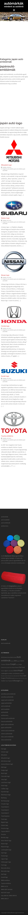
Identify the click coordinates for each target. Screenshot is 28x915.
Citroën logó (4, 752)
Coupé (13, 664)
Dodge (20, 664)
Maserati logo (5, 846)
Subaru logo (5, 218)
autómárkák (4, 517)
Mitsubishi (4, 755)
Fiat (20, 667)
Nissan (21, 675)
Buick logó (4, 773)
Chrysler (3, 664)
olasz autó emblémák (7, 737)
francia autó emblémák (8, 718)
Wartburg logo (5, 801)
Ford (23, 667)
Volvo (22, 681)
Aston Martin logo (6, 840)
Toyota (10, 681)
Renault (12, 678)
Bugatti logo (4, 822)
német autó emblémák (7, 730)
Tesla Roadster (5, 816)
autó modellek (5, 520)
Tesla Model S (5, 807)
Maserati (9, 675)
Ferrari (17, 667)
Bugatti (18, 661)
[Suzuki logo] (14, 367)
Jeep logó (4, 779)
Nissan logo (5, 275)
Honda (2, 670)
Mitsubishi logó (6, 165)
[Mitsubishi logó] (14, 151)
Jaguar (6, 670)
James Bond (10, 670)
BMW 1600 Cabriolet (6, 889)
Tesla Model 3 (5, 810)
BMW (15, 661)
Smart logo (4, 785)
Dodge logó (4, 770)
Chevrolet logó (5, 776)
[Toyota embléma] (14, 422)
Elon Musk (12, 667)
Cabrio (22, 661)
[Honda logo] (14, 314)
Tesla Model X (5, 813)
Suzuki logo (5, 376)
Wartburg (4, 798)
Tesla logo (4, 819)
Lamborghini (4, 673)
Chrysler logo (5, 804)
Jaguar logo (4, 859)
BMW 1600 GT (5, 898)
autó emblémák (10, 169)
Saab (19, 678)
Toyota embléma (7, 436)
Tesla (6, 681)
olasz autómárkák (6, 740)
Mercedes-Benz (17, 675)
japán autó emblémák (18, 169)
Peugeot (3, 678)
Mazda (12, 675)
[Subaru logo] (14, 207)
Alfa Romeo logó (5, 761)
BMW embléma (5, 880)
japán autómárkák (6, 727)
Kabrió (16, 671)
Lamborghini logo (6, 850)
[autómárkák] (14, 4)
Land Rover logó (5, 782)
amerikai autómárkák (7, 697)
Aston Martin (10, 657)
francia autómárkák (6, 721)
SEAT (21, 678)
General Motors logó (7, 764)
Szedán (3, 681)
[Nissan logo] (14, 261)
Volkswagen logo (6, 862)
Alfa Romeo (4, 657)
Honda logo (5, 326)
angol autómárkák (6, 703)
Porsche (8, 678)
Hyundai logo (5, 791)
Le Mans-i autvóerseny (14, 673)
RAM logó (3, 767)
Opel (24, 676)
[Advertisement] (14, 42)
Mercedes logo (5, 871)
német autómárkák (6, 734)
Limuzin (22, 673)
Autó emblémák (5, 643)
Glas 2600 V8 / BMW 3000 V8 (9, 895)
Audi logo (3, 874)
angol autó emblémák (7, 700)
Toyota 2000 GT (5, 831)
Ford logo (4, 865)
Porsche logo (5, 828)
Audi (15, 657)
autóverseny (4, 526)
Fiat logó (3, 749)
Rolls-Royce (16, 678)
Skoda (23, 678)
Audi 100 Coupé (5, 892)
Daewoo (17, 664)
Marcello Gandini (4, 675)
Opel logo (4, 853)
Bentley (12, 661)
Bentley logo (4, 837)
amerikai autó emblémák (8, 694)
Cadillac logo (4, 788)
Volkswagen (16, 681)
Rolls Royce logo (5, 795)
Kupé (20, 670)
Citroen (7, 664)
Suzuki (25, 678)
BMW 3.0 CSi (4, 886)
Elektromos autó (5, 667)
